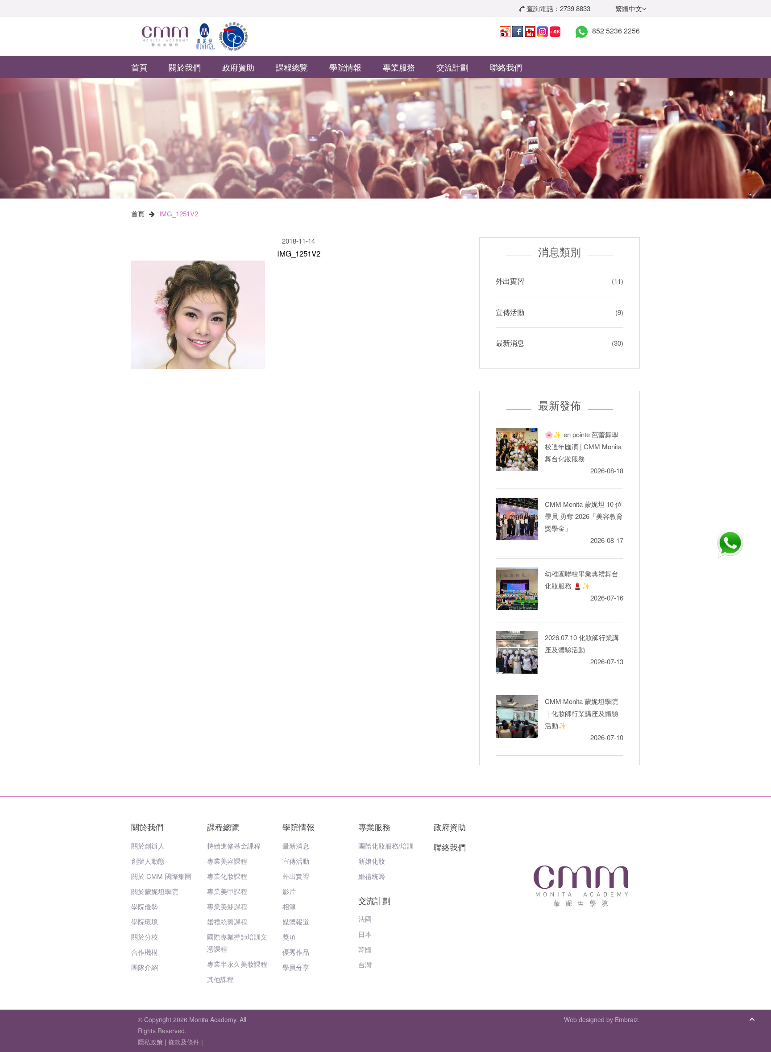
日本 (365, 934)
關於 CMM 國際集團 (161, 876)
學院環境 (144, 921)
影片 (289, 891)
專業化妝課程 (227, 876)
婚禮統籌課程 (227, 921)
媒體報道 (295, 921)
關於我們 (185, 67)
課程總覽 (292, 67)
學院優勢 (144, 906)
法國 (365, 919)
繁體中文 (628, 8)
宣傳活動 (510, 312)
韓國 (365, 949)
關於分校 (144, 936)
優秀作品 (295, 952)
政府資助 (238, 67)
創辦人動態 (148, 861)
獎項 (289, 936)
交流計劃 (452, 67)
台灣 (365, 964)
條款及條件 (183, 1041)
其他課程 (220, 979)
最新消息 (510, 343)
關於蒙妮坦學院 (154, 891)
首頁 (139, 67)
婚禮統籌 (371, 876)
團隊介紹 (144, 967)
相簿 (289, 906)
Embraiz (626, 1019)
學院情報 (345, 67)
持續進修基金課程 (234, 845)
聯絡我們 (506, 67)
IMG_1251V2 (178, 213)
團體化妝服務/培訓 (386, 845)
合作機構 (144, 952)
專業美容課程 (227, 861)
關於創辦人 (148, 845)
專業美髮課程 (227, 906)
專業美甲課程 (227, 891)
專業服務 (399, 67)
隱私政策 (150, 1041)
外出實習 (510, 281)
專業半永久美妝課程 (237, 964)
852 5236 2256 (616, 30)
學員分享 (295, 967)
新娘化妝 (371, 861)
